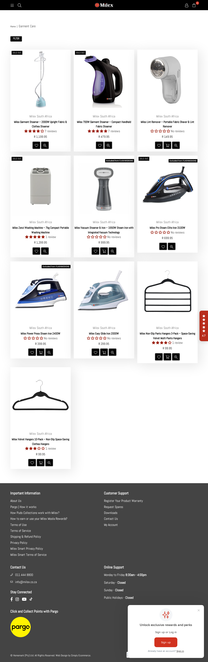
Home (13, 26)
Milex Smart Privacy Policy (26, 548)
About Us (15, 501)
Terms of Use (18, 525)
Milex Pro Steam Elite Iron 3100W (167, 227)
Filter (16, 38)
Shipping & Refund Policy (25, 536)
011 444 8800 (24, 575)
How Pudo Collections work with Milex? (34, 513)
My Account (111, 525)
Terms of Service (20, 531)
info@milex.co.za (26, 582)
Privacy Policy (18, 543)
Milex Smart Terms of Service (28, 555)
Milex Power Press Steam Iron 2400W (40, 333)
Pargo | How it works (23, 507)
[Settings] (186, 5)
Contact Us (111, 519)
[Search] (19, 5)
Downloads (110, 513)
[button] (203, 326)
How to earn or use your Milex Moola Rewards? (38, 519)
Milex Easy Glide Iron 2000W (104, 333)
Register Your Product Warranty (123, 501)
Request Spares (113, 507)
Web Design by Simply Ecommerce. (73, 655)
